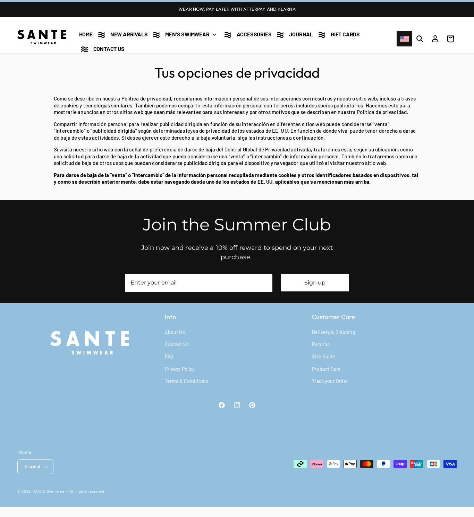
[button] (183, 33)
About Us (175, 332)
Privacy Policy (180, 369)
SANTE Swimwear (49, 491)
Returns (321, 344)
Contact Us (177, 344)
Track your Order (330, 381)
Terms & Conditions (186, 381)
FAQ (169, 356)
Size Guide (323, 356)
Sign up (314, 282)
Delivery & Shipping (333, 332)
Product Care (326, 369)
